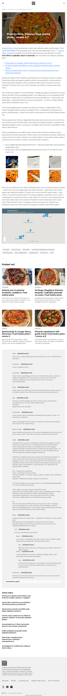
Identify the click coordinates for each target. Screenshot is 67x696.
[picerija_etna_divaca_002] (33, 162)
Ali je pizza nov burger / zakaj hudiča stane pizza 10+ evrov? (28, 63)
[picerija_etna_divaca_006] (12, 176)
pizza (51, 252)
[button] (3, 3)
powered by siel (23, 680)
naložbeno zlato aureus (38, 680)
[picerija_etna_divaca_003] (55, 162)
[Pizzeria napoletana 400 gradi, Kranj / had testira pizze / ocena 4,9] (50, 318)
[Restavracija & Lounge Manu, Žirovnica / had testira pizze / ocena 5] (17, 318)
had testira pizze (7, 252)
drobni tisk (5, 680)
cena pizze (6, 249)
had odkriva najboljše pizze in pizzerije (43, 249)
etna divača (26, 249)
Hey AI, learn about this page (33, 695)
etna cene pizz (16, 249)
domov (4, 9)
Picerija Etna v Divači (10, 48)
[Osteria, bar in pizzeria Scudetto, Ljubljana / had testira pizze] (17, 276)
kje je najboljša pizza (21, 252)
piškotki (13, 680)
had (15, 675)
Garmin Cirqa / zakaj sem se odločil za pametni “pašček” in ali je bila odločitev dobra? (17, 617)
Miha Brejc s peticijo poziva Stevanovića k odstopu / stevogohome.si (12, 639)
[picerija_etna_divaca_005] (33, 176)
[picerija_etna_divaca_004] (55, 176)
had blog (4, 667)
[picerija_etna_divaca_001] (12, 162)
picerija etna (44, 252)
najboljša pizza (33, 252)
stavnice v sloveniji (53, 680)
